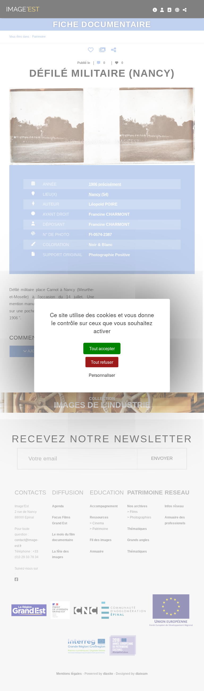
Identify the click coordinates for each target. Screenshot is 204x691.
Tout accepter (102, 348)
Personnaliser (102, 375)
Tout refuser (102, 362)
